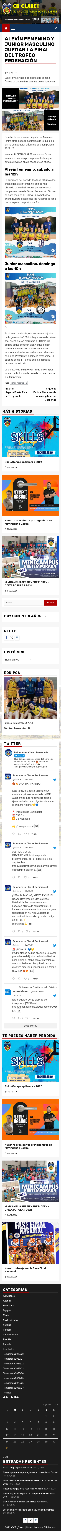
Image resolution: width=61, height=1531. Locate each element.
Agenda (7, 1300)
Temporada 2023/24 (13, 1373)
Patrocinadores (10, 1334)
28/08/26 (29, 847)
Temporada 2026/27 (13, 1388)
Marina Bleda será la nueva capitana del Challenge (44, 394)
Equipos (8, 723)
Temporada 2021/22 (13, 1363)
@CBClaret (31, 1003)
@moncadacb (19, 801)
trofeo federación (19, 383)
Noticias (7, 1325)
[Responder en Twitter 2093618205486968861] (14, 834)
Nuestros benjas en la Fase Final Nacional (23, 1488)
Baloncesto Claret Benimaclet (30, 775)
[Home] (6, 28)
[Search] (56, 28)
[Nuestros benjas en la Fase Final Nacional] (30, 1243)
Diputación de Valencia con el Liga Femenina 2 (25, 1501)
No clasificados (10, 1320)
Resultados (8, 1349)
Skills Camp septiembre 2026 (23, 462)
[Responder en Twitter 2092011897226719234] (14, 979)
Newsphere (32, 1527)
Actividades (9, 1296)
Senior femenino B (17, 728)
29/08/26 (29, 779)
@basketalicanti (38, 992)
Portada (7, 1344)
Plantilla (7, 1339)
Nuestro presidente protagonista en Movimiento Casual (28, 522)
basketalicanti (21, 991)
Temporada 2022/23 (13, 1368)
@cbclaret (17, 779)
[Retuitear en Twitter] (20, 987)
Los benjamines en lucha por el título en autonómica (28, 1510)
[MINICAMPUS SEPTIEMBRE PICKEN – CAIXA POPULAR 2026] (30, 557)
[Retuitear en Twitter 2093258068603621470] (20, 877)
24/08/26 (29, 945)
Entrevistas (8, 1305)
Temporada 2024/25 (13, 1378)
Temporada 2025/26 (23, 723)
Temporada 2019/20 (13, 1354)
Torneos (7, 1392)
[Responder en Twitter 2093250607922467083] (14, 931)
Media (6, 1315)
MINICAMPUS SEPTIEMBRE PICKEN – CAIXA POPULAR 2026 (27, 584)
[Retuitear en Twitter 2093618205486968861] (20, 834)
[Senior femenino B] (30, 698)
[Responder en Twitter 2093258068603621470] (14, 877)
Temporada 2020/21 (13, 1359)
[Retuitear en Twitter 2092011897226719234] (20, 979)
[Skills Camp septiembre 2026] (30, 436)
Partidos (7, 1330)
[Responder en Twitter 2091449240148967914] (14, 1018)
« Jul (5, 1456)
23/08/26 (17, 995)
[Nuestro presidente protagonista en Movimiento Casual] (30, 495)
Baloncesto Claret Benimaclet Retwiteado (40, 987)
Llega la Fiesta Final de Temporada (16, 392)
